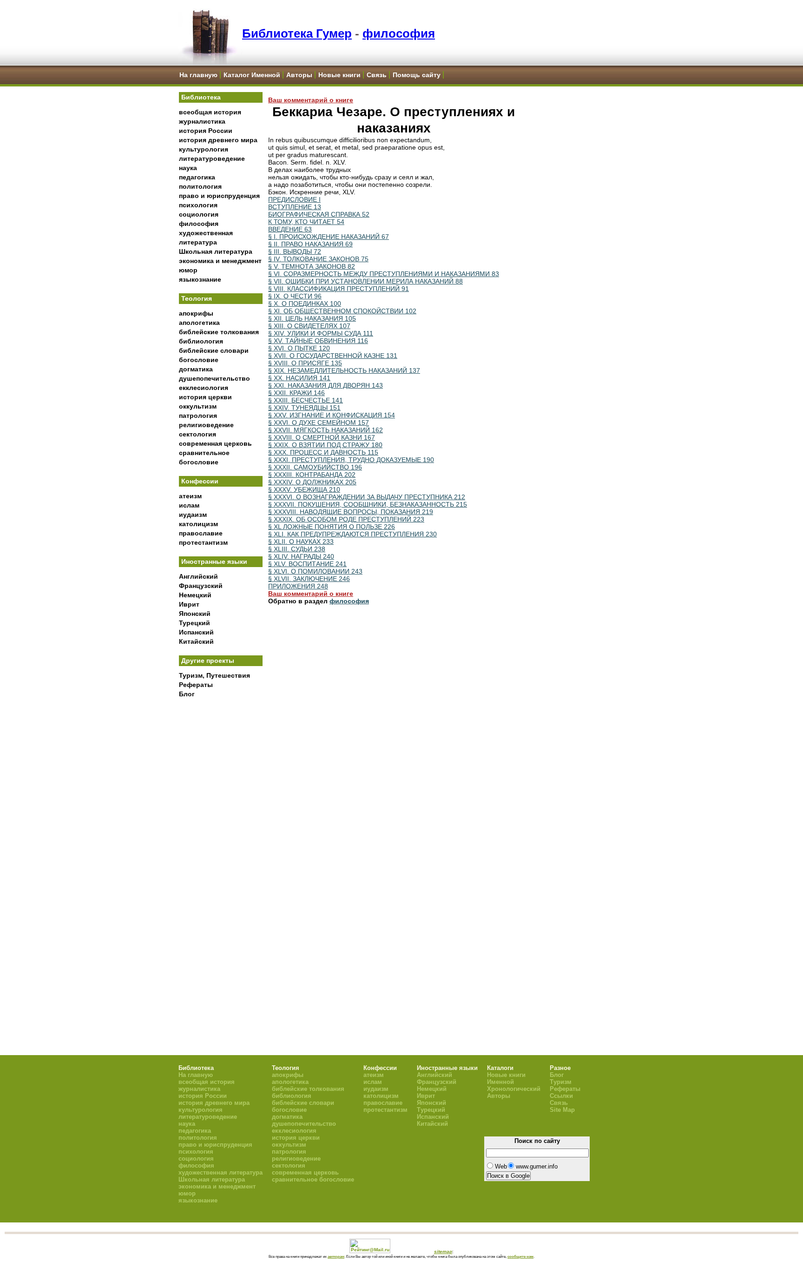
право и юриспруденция (219, 195)
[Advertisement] (221, 855)
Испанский (196, 632)
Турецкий (194, 623)
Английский (198, 576)
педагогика (197, 177)
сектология (197, 434)
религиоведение (206, 425)
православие (201, 533)
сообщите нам (520, 1256)
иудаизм (193, 514)
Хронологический (513, 1088)
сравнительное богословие (313, 1179)
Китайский (196, 641)
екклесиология (203, 387)
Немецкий (195, 595)
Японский (195, 613)
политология (200, 186)
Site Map (562, 1109)
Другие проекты (207, 660)
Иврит (189, 604)
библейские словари (214, 350)
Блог (187, 694)
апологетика (199, 322)
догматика (196, 369)
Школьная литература (215, 251)
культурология (203, 149)
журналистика (202, 121)
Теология (196, 298)
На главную (198, 75)
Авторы (299, 75)
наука (188, 168)
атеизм (190, 496)
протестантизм (203, 542)
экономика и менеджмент (220, 260)
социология (198, 214)
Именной (500, 1081)
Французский (201, 585)
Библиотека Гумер (297, 33)
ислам (189, 505)
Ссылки (561, 1095)
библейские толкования (219, 332)
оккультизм (198, 406)
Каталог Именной (252, 75)
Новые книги (339, 75)
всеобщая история (210, 112)
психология (198, 205)
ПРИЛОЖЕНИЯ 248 (298, 586)
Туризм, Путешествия (214, 675)
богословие (198, 359)
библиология (201, 341)
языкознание (200, 279)
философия (398, 33)
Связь (377, 75)
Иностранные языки (214, 561)
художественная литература (220, 1172)
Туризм (561, 1081)
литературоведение (212, 158)
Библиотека (201, 97)
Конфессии (199, 481)
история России (205, 130)
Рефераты (196, 684)
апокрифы (196, 313)
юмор (188, 270)
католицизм (198, 524)
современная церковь (215, 443)
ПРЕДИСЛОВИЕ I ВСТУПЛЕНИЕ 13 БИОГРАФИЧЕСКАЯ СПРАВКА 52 (318, 207)
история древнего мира (218, 140)
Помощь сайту (417, 75)
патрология (198, 415)
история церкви (205, 397)
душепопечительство (214, 378)
